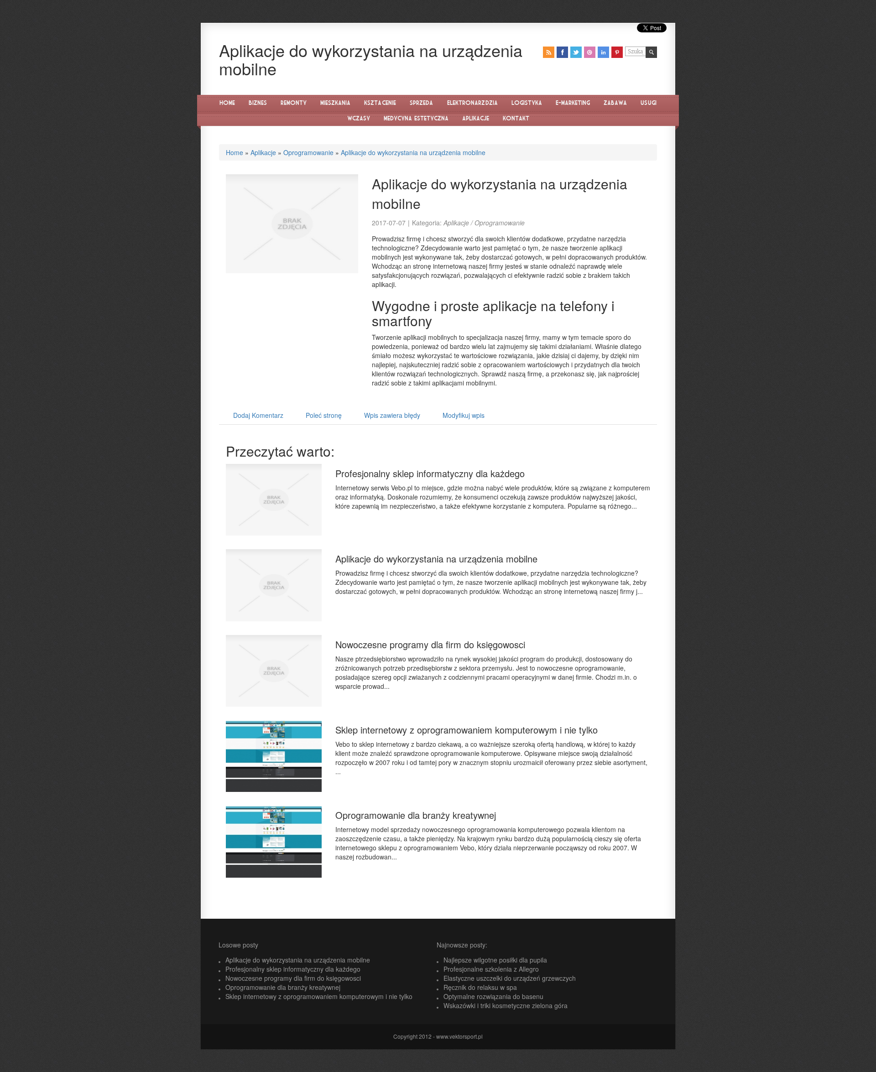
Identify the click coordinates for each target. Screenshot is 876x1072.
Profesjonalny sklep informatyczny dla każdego (430, 473)
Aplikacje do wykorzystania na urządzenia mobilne (413, 152)
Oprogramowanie (308, 152)
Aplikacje (263, 152)
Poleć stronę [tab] (324, 415)
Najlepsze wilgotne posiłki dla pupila (495, 959)
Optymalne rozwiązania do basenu (493, 996)
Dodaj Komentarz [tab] (258, 415)
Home (234, 152)
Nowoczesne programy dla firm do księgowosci (430, 644)
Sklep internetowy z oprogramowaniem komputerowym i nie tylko (466, 729)
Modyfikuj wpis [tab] (464, 415)
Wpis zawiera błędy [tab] (392, 415)
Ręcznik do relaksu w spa (480, 987)
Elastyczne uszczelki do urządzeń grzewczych (509, 978)
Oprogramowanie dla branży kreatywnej (415, 815)
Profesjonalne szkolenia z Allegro (491, 968)
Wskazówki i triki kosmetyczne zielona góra (505, 1005)
